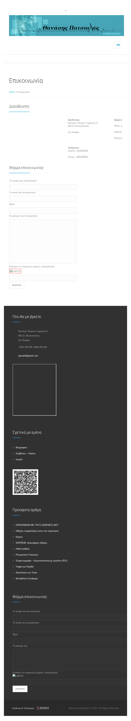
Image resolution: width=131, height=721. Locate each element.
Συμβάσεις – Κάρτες (25, 453)
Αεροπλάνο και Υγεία (26, 572)
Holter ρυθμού (22, 549)
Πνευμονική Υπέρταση (27, 554)
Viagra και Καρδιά (25, 566)
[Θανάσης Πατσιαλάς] (66, 25)
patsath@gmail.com (28, 355)
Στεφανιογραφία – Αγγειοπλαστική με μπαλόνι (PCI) (41, 560)
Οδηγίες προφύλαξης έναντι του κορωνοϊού (37, 531)
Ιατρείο (19, 459)
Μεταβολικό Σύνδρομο (27, 578)
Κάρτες (19, 537)
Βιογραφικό (21, 447)
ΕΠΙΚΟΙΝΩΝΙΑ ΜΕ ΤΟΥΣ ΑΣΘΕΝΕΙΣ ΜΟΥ (37, 525)
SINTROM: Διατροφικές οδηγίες (31, 543)
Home (12, 92)
